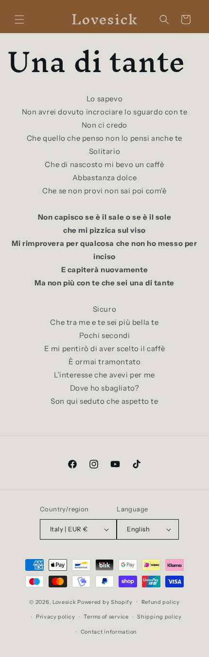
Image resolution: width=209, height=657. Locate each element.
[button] (19, 19)
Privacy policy (55, 616)
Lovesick (64, 601)
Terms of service (106, 616)
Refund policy (160, 602)
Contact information (109, 631)
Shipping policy (159, 616)
